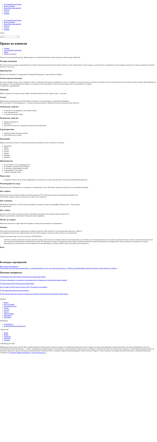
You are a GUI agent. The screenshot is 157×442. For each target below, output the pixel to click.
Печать (6, 312)
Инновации (8, 315)
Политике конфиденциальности (20, 352)
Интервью (7, 317)
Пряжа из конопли (10, 54)
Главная (6, 48)
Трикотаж (7, 336)
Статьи (6, 12)
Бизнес (6, 302)
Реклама (6, 13)
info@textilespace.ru (39, 352)
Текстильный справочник (12, 4)
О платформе (8, 324)
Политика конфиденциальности (15, 326)
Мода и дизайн (9, 304)
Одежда (6, 310)
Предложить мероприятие (9, 266)
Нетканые (7, 338)
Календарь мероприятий (12, 8)
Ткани (6, 333)
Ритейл (6, 308)
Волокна (7, 340)
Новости (7, 10)
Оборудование (9, 313)
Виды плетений (9, 6)
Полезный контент (10, 306)
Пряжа (6, 52)
